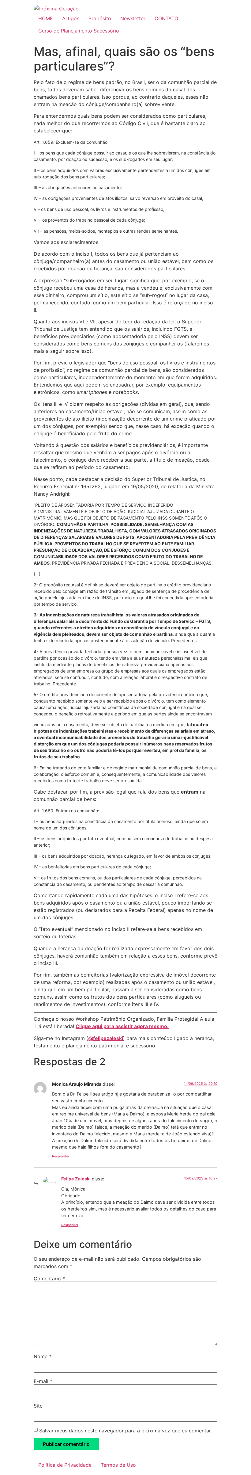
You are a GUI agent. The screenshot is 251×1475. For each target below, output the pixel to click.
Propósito (99, 18)
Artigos (70, 18)
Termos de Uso (118, 1465)
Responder (60, 1156)
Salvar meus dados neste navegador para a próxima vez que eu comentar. (125, 1430)
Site (38, 1405)
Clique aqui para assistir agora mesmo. (122, 1026)
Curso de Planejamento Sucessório (78, 31)
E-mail (43, 1381)
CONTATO (166, 18)
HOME (45, 18)
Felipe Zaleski (76, 1178)
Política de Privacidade (65, 1465)
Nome (42, 1356)
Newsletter (132, 18)
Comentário (49, 1278)
